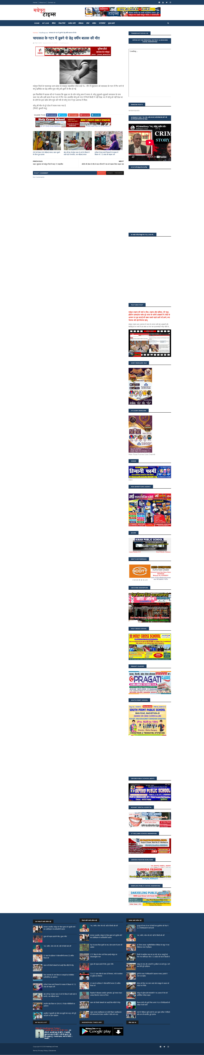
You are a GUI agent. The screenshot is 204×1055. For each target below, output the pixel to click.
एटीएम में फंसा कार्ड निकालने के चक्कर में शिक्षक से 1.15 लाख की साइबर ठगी (106, 153)
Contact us (51, 2)
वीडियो (53, 23)
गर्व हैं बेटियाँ (102, 23)
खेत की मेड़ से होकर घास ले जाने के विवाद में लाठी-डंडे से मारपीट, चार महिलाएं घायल (76, 153)
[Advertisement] (150, 756)
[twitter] (166, 2)
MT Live (45, 23)
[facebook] (159, 2)
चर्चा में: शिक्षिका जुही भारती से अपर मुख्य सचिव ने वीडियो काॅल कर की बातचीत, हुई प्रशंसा (153, 1013)
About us (42, 2)
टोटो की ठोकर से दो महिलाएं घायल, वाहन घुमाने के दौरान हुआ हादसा (46, 153)
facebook (119, 173)
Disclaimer (52, 1050)
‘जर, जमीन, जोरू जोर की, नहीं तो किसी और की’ (57, 946)
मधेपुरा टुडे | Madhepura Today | (47, 1028)
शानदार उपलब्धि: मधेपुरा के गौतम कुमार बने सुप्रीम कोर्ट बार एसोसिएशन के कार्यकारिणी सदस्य (59, 928)
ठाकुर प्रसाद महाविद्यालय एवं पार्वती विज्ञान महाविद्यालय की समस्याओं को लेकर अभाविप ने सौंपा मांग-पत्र (105, 1013)
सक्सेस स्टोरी (72, 23)
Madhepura (43, 33)
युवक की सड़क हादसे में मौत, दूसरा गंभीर (55, 936)
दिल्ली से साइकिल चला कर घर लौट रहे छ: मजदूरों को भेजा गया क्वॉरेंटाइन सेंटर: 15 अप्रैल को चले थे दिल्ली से (153, 955)
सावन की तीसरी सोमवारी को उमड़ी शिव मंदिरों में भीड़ (59, 965)
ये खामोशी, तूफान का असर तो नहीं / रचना (56, 1030)
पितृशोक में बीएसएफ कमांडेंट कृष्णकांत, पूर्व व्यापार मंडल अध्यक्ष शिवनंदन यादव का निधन (106, 994)
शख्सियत (81, 23)
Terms (35, 1050)
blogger (101, 173)
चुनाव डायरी (111, 23)
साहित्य (94, 23)
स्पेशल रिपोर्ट (61, 23)
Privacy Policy (43, 1050)
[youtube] (163, 2)
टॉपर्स (87, 23)
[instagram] (170, 2)
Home (35, 2)
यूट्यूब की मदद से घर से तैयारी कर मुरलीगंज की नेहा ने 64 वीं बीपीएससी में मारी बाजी (152, 927)
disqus (110, 173)
